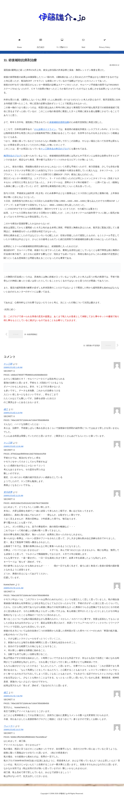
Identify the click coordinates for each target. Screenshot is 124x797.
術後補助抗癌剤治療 (59, 122)
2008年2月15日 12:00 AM (13, 446)
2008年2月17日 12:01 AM (13, 588)
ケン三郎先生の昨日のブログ (55, 149)
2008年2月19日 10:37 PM (13, 729)
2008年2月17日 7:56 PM (13, 696)
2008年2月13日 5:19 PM (13, 413)
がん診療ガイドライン (45, 129)
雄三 (6, 409)
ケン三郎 (8, 364)
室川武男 (8, 492)
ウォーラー (9, 726)
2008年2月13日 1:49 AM (13, 367)
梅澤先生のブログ (12, 156)
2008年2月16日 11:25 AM (13, 496)
